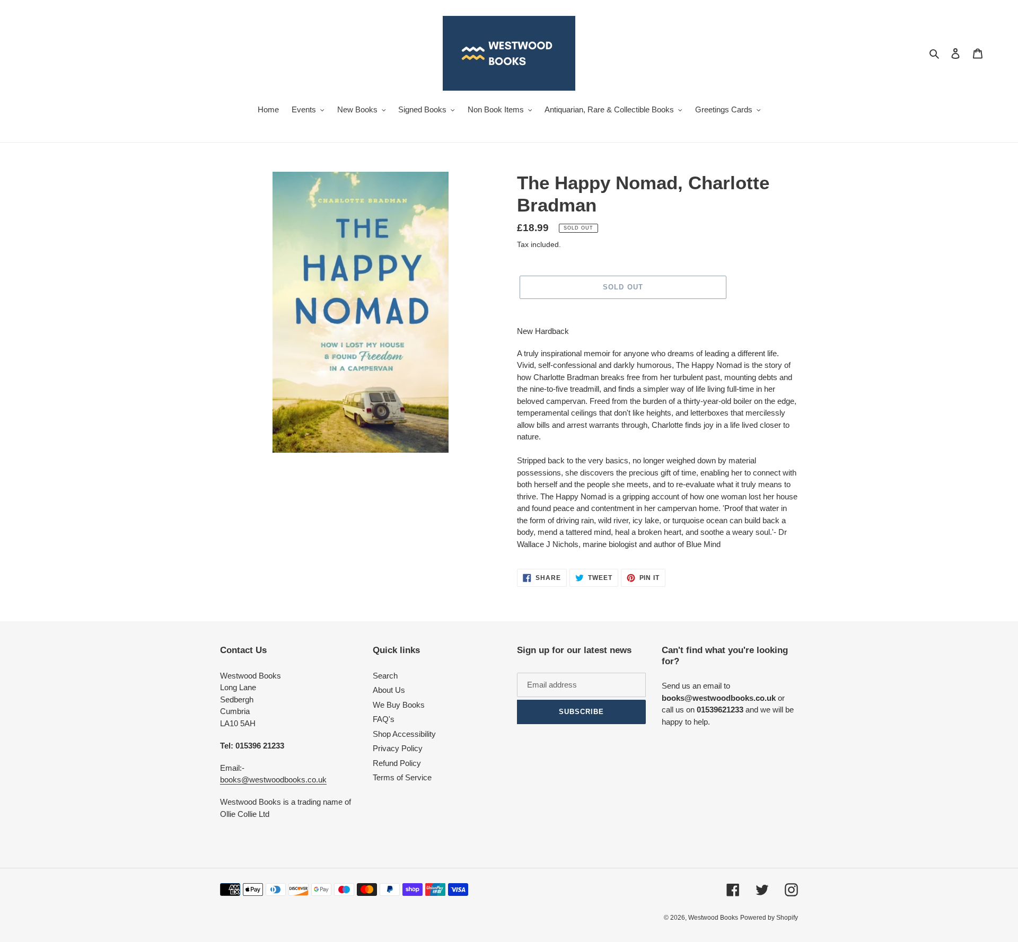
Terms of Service (402, 777)
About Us (389, 689)
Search (385, 675)
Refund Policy (397, 763)
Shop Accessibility (404, 733)
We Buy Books (399, 704)
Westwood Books (713, 917)
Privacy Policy (398, 748)
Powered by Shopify (769, 917)
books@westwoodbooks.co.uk (273, 779)
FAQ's (383, 719)
